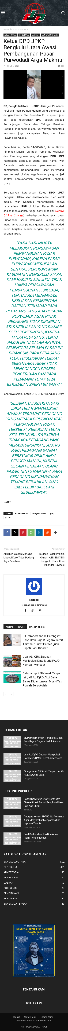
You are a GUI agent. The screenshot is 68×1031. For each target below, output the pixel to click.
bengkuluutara (39, 513)
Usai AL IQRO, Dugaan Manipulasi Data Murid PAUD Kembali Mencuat (41, 660)
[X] (15, 532)
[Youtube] (41, 611)
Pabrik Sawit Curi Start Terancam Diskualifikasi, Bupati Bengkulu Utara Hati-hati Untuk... (43, 802)
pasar (8, 517)
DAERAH (35, 35)
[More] (55, 532)
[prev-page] (5, 694)
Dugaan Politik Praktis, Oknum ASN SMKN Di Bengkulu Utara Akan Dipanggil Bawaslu (52, 559)
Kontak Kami (30, 1016)
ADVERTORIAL (22, 29)
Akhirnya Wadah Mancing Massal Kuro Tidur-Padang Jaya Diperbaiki (18, 557)
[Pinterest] (23, 532)
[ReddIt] (47, 532)
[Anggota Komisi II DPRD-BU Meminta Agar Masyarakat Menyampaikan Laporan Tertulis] (12, 821)
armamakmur (21, 513)
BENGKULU (24, 35)
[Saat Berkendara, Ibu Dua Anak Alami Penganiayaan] (12, 838)
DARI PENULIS (37, 627)
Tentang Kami (46, 1016)
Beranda (7, 29)
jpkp (52, 513)
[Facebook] (6, 532)
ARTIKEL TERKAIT (15, 627)
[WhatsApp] (31, 532)
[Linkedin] (39, 532)
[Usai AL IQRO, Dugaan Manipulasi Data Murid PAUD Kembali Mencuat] (12, 661)
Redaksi (34, 599)
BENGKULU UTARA (50, 35)
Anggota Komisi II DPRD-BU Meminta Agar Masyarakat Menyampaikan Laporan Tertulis (44, 820)
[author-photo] (34, 594)
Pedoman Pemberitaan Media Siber (34, 1020)
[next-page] (11, 694)
